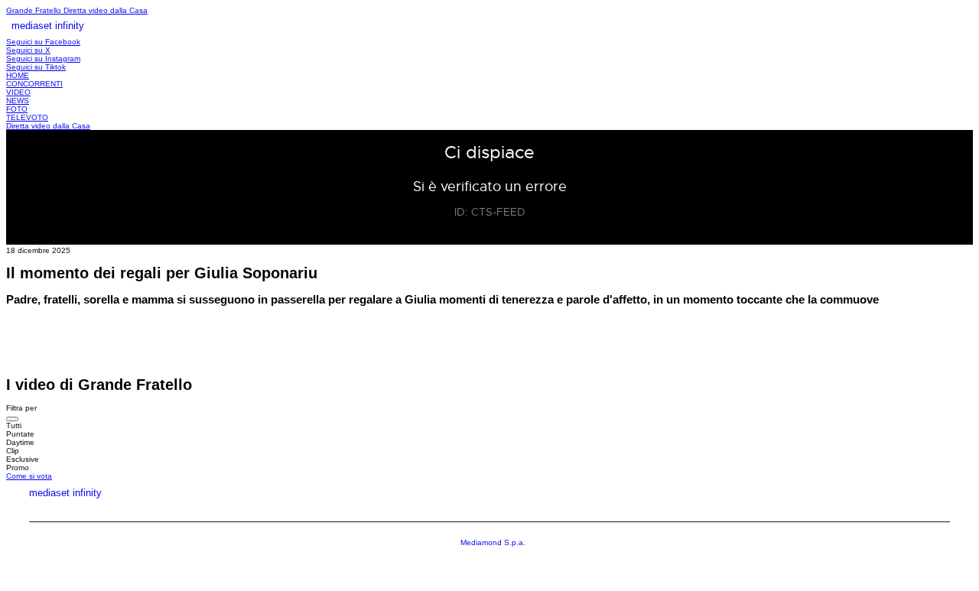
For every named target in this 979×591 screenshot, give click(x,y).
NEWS (17, 100)
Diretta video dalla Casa (105, 10)
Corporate (773, 510)
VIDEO (18, 92)
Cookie (932, 510)
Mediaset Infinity (664, 510)
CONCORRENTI (34, 84)
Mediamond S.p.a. (492, 542)
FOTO (17, 109)
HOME (17, 75)
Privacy (858, 510)
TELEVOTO (27, 117)
